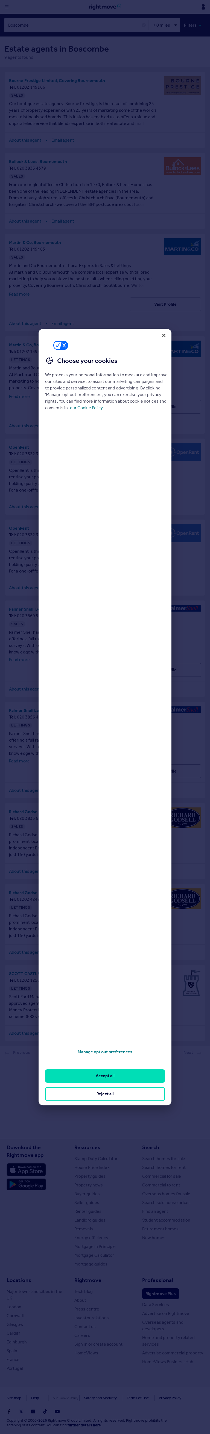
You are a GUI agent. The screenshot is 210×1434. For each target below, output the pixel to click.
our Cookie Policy (86, 407)
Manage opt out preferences (105, 1051)
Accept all (105, 1076)
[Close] (164, 335)
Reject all (105, 1093)
